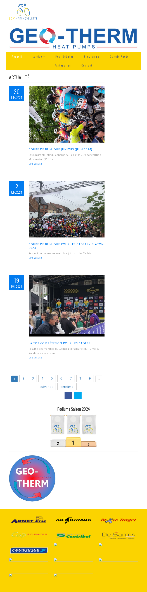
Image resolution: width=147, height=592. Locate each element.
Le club (37, 56)
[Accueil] (23, 12)
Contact (87, 65)
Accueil (17, 56)
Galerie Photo (119, 56)
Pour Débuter (64, 56)
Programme (91, 56)
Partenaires (62, 65)
